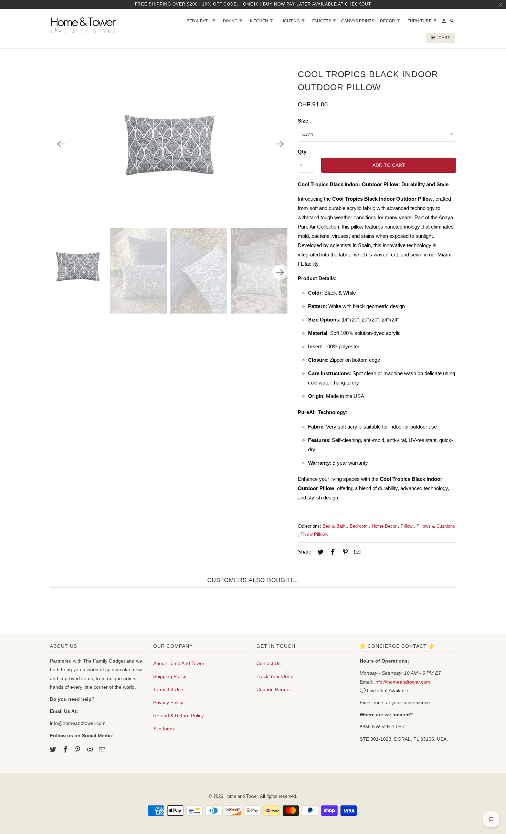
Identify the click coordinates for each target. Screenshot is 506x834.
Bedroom (359, 526)
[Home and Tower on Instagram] (90, 749)
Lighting (293, 20)
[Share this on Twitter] (319, 552)
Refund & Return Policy (178, 715)
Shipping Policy (169, 676)
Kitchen (261, 20)
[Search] (452, 22)
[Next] (279, 143)
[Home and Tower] (84, 24)
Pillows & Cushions (436, 526)
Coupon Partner (273, 689)
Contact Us (268, 663)
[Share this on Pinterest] (344, 552)
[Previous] (60, 143)
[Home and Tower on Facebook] (66, 749)
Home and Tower (240, 796)
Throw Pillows (314, 534)
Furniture (422, 20)
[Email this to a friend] (356, 552)
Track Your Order (275, 676)
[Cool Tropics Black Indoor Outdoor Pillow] (170, 143)
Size (303, 121)
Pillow (407, 526)
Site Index (164, 728)
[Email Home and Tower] (103, 749)
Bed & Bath (335, 526)
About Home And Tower (178, 663)
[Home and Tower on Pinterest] (78, 749)
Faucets (324, 20)
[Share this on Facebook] (331, 552)
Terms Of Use (168, 689)
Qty (302, 152)
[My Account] (444, 22)
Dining (232, 20)
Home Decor (385, 526)
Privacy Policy (168, 702)
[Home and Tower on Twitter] (53, 749)
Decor (390, 20)
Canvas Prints (357, 21)
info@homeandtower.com (402, 682)
